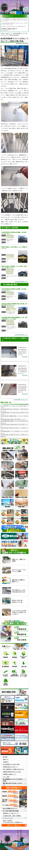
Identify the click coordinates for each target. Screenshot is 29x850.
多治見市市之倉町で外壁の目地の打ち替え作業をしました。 (14, 425)
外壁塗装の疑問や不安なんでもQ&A (12, 771)
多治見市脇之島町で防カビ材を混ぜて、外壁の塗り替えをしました (14, 410)
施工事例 (5, 757)
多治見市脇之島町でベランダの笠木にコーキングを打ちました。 (14, 432)
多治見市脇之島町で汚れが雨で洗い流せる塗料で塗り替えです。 (14, 413)
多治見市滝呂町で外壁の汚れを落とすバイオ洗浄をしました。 (14, 428)
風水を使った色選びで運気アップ (18, 580)
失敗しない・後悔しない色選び (19, 560)
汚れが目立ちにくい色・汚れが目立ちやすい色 (19, 591)
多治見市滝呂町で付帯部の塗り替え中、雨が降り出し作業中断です (14, 435)
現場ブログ (8, 33)
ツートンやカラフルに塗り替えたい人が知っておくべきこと (19, 612)
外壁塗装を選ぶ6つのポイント (10, 766)
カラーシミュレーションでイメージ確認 (19, 570)
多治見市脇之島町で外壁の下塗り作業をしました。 (13, 419)
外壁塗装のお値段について (9, 774)
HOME (2, 33)
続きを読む (25, 356)
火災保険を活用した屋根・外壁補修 (12, 815)
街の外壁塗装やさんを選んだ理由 (11, 764)
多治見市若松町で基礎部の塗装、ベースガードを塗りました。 (14, 416)
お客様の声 (5, 762)
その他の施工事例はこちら (21, 281)
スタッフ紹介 (6, 776)
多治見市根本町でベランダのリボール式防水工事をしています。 (14, 406)
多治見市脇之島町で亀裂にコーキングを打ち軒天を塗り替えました (14, 422)
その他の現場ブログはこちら (20, 399)
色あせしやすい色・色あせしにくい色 (17, 601)
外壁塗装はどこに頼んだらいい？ (11, 813)
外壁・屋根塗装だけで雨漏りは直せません (13, 769)
